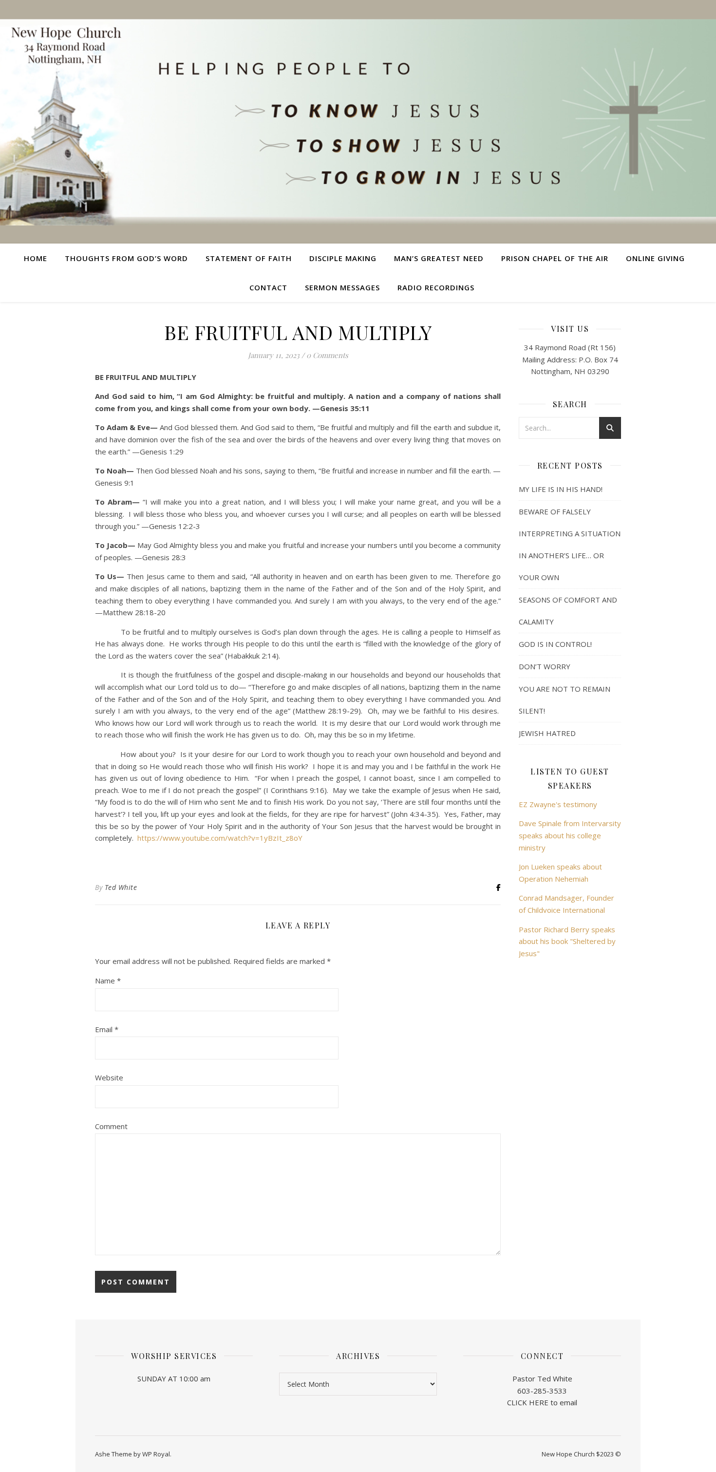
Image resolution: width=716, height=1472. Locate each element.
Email (106, 1029)
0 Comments (327, 355)
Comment (111, 1126)
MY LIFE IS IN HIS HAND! (561, 489)
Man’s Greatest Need (439, 258)
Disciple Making (343, 258)
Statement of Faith (249, 258)
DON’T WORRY (544, 666)
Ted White (121, 887)
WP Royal (156, 1454)
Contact (268, 287)
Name (108, 980)
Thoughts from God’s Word (126, 258)
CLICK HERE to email (542, 1402)
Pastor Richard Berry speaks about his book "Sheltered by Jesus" (567, 941)
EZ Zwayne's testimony (558, 804)
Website (109, 1077)
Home (35, 258)
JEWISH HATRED (547, 733)
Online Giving (655, 258)
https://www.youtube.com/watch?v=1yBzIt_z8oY (219, 838)
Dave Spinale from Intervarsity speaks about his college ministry (570, 835)
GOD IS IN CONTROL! (555, 644)
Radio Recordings (435, 287)
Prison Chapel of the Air (554, 258)
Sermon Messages (342, 287)
